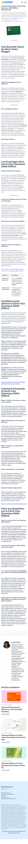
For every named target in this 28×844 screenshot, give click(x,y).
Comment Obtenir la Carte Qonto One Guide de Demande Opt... (13, 737)
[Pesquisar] (22, 2)
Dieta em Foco (5, 797)
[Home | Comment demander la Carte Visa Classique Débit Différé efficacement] (7, 2)
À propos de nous (6, 792)
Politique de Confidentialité (8, 798)
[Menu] (25, 2)
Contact (3, 795)
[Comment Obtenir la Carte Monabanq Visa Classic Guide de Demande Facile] (14, 758)
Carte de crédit (5, 714)
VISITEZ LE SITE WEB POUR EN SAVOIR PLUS (14, 504)
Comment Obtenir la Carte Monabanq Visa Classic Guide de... (13, 765)
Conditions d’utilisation (7, 794)
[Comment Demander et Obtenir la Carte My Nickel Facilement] (14, 702)
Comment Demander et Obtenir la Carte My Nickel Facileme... (11, 709)
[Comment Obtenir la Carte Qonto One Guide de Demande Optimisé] (14, 730)
